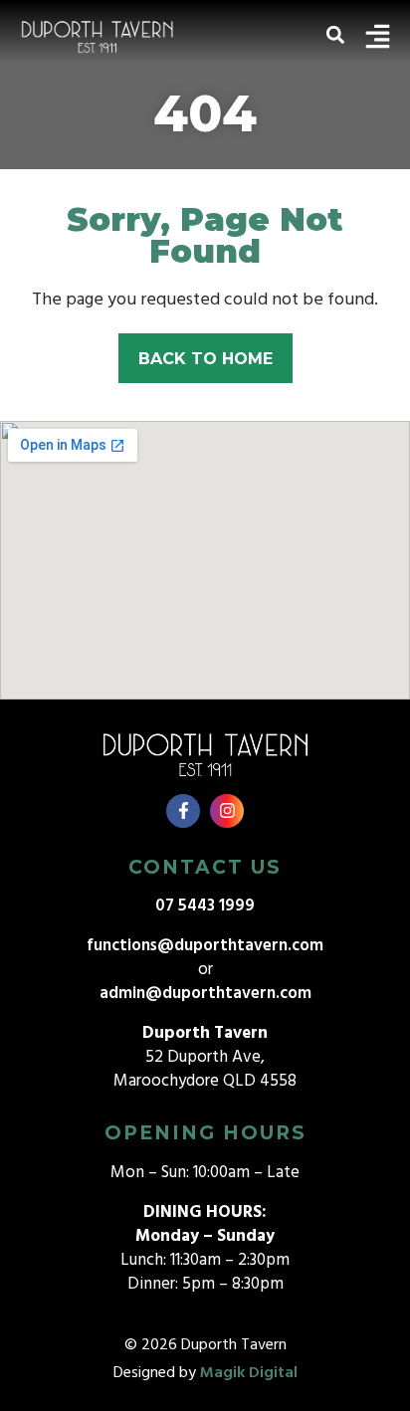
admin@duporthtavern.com (205, 993)
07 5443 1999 (205, 906)
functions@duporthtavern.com (205, 945)
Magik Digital (249, 1373)
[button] (334, 34)
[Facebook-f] (183, 811)
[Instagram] (227, 811)
